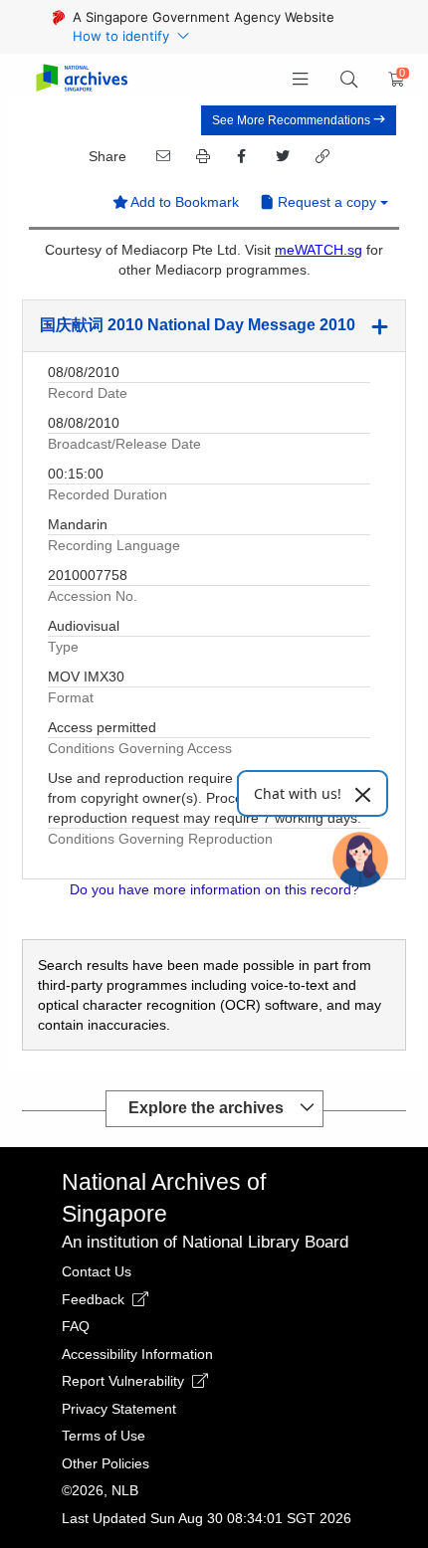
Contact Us (96, 1271)
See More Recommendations (292, 120)
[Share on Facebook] (241, 156)
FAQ (76, 1326)
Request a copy (327, 202)
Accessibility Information (137, 1354)
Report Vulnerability (125, 1381)
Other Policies (105, 1463)
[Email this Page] (161, 156)
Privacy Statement (119, 1409)
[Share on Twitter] (281, 156)
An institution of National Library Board (205, 1242)
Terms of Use (103, 1436)
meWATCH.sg (318, 250)
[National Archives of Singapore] (81, 79)
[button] (301, 80)
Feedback (95, 1299)
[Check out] (393, 80)
